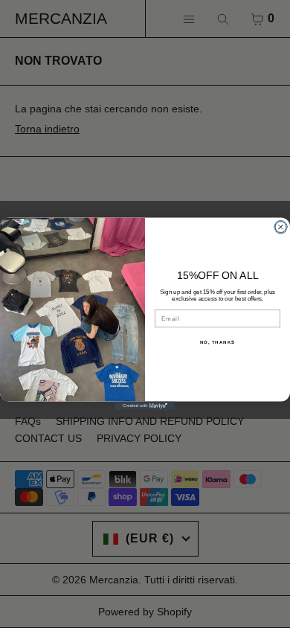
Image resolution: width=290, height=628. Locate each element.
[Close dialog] (280, 226)
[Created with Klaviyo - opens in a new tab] (145, 406)
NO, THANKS (218, 342)
